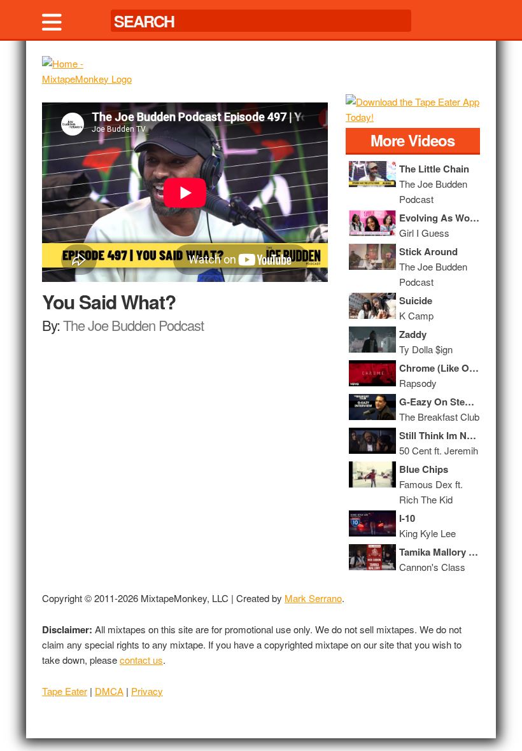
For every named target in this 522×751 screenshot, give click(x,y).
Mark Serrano (313, 598)
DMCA (109, 691)
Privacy (147, 691)
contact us (141, 659)
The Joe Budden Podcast (133, 325)
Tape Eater (64, 691)
